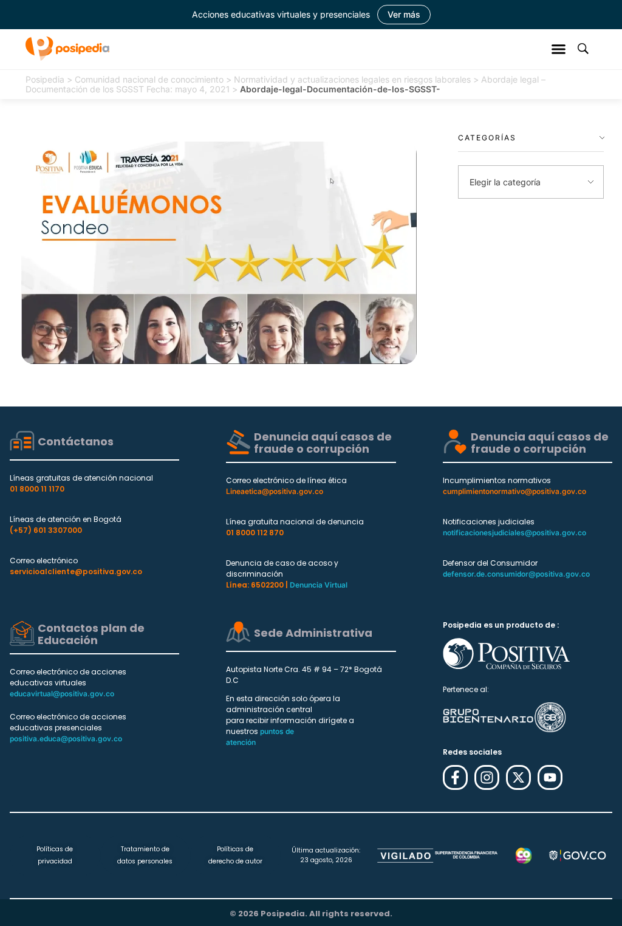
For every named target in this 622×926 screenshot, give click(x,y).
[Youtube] (550, 777)
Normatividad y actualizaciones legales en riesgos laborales (352, 79)
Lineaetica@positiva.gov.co (274, 491)
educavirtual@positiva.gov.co (62, 693)
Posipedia (45, 79)
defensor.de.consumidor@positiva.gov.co (516, 573)
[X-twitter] (518, 777)
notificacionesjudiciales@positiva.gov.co (514, 532)
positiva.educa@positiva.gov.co (66, 738)
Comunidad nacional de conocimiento (149, 79)
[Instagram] (486, 777)
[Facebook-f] (455, 777)
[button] (558, 48)
